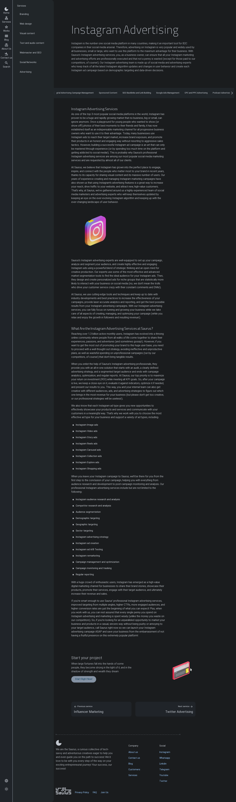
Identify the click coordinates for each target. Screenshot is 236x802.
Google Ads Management (167, 93)
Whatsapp (164, 758)
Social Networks (28, 62)
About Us (6, 49)
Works (6, 31)
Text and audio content (32, 43)
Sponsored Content (108, 93)
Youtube (163, 775)
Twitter (163, 781)
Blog (6, 40)
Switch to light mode (6, 789)
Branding (24, 14)
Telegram (164, 769)
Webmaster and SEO (30, 52)
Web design (26, 23)
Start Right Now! (83, 679)
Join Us (104, 792)
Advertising (25, 72)
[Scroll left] (54, 93)
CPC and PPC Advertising (196, 93)
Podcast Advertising (222, 93)
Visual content (27, 33)
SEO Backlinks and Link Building (136, 93)
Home (6, 13)
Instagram (164, 752)
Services (6, 22)
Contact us (6, 57)
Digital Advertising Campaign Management (74, 93)
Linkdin (162, 763)
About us (133, 752)
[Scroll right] (232, 93)
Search (6, 66)
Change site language (6, 780)
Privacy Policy (82, 792)
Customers (134, 769)
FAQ (95, 792)
